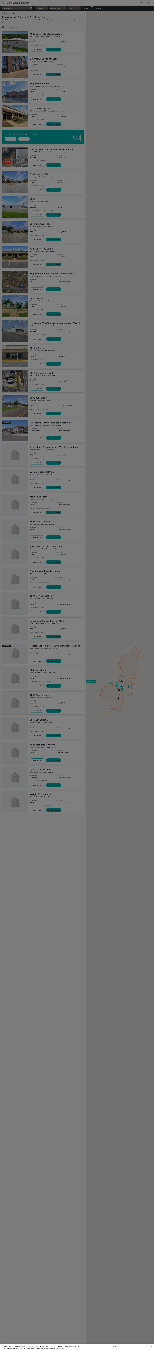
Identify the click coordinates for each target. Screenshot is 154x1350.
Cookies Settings (118, 1346)
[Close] (151, 1347)
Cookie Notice (60, 1348)
